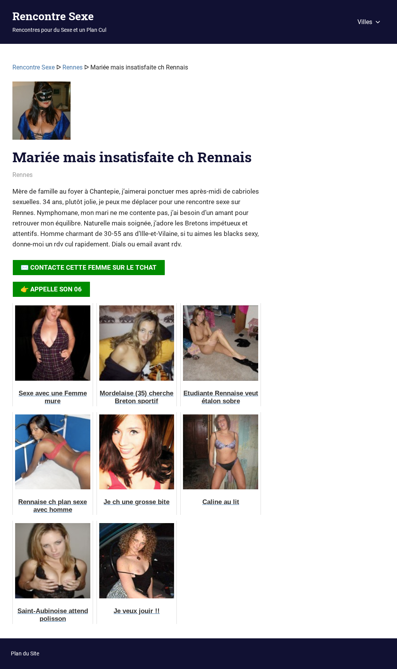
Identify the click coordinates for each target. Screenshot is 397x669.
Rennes (72, 67)
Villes (364, 22)
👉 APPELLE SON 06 (51, 289)
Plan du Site (25, 653)
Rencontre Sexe (53, 16)
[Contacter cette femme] (41, 113)
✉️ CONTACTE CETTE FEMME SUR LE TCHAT (89, 267)
